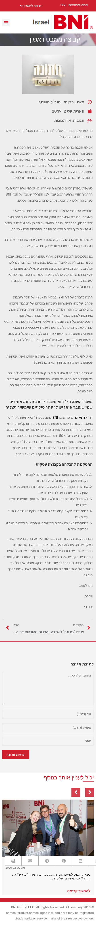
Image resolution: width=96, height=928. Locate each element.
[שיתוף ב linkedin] (80, 861)
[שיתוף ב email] (30, 861)
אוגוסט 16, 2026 (15, 867)
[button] (6, 22)
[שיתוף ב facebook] (63, 861)
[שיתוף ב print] (13, 861)
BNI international (74, 5)
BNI (55, 418)
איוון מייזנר (81, 418)
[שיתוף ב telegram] (46, 861)
